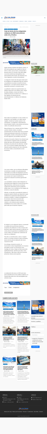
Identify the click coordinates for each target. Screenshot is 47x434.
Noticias (7, 21)
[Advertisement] (23, 8)
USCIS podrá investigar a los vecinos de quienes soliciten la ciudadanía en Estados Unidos (23, 312)
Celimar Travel (38, 399)
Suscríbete (30, 21)
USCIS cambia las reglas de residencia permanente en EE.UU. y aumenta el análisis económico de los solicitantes (9, 313)
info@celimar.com (38, 397)
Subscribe (35, 346)
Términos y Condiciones (28, 411)
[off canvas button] (2, 18)
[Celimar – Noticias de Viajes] (23, 408)
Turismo (25, 21)
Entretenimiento (16, 21)
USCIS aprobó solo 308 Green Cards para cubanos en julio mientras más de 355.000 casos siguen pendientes (8, 368)
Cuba (11, 21)
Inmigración (21, 21)
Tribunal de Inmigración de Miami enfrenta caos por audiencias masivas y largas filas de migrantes (22, 339)
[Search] (45, 18)
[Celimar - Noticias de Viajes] (9, 17)
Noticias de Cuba (8, 411)
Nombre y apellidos (36, 321)
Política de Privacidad (37, 341)
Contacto (34, 21)
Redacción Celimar (12, 36)
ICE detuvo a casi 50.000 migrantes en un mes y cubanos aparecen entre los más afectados (8, 339)
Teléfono (33, 326)
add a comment (9, 292)
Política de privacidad (17, 411)
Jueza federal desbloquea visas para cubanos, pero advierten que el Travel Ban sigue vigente (22, 368)
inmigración (16, 287)
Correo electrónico (35, 332)
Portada (4, 21)
